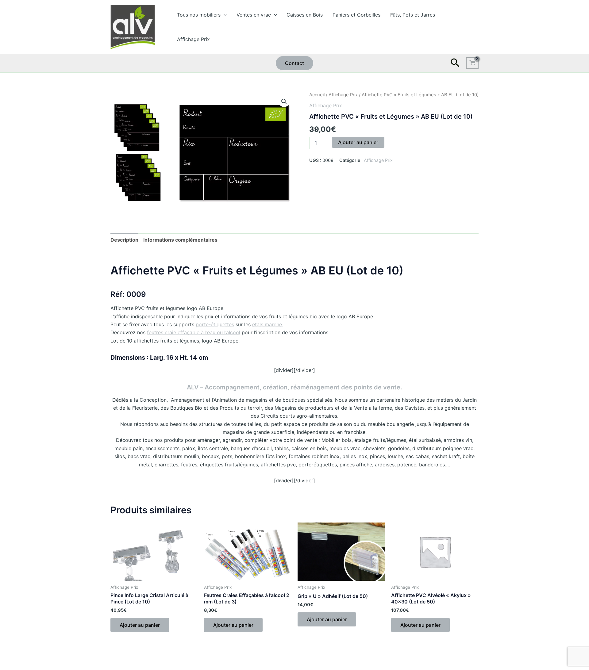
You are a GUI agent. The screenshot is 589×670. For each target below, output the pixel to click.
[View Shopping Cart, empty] (472, 63)
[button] (224, 14)
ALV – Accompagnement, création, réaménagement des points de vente (293, 387)
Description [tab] (124, 240)
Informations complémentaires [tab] (180, 240)
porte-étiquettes (215, 324)
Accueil (317, 95)
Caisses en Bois (305, 15)
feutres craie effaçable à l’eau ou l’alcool (193, 332)
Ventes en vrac (254, 15)
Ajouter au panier (358, 142)
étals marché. (267, 324)
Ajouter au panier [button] (140, 625)
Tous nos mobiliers (199, 15)
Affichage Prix (193, 39)
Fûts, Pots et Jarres (412, 15)
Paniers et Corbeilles (356, 15)
